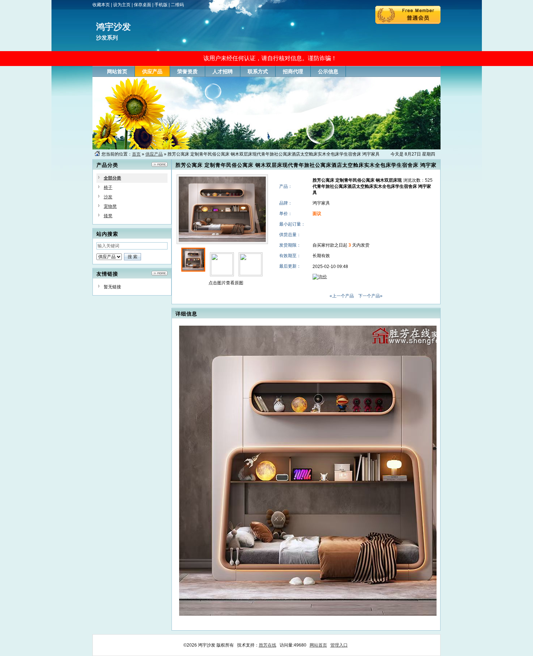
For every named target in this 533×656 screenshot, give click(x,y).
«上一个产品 (342, 295)
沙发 (108, 196)
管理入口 (339, 645)
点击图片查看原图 (225, 282)
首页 (136, 154)
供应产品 (154, 154)
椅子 (108, 187)
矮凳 (108, 215)
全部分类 (112, 178)
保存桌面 (142, 4)
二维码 (177, 4)
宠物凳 (110, 206)
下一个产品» (370, 295)
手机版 (161, 4)
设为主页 (122, 4)
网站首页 (318, 645)
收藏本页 (101, 4)
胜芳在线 (267, 645)
